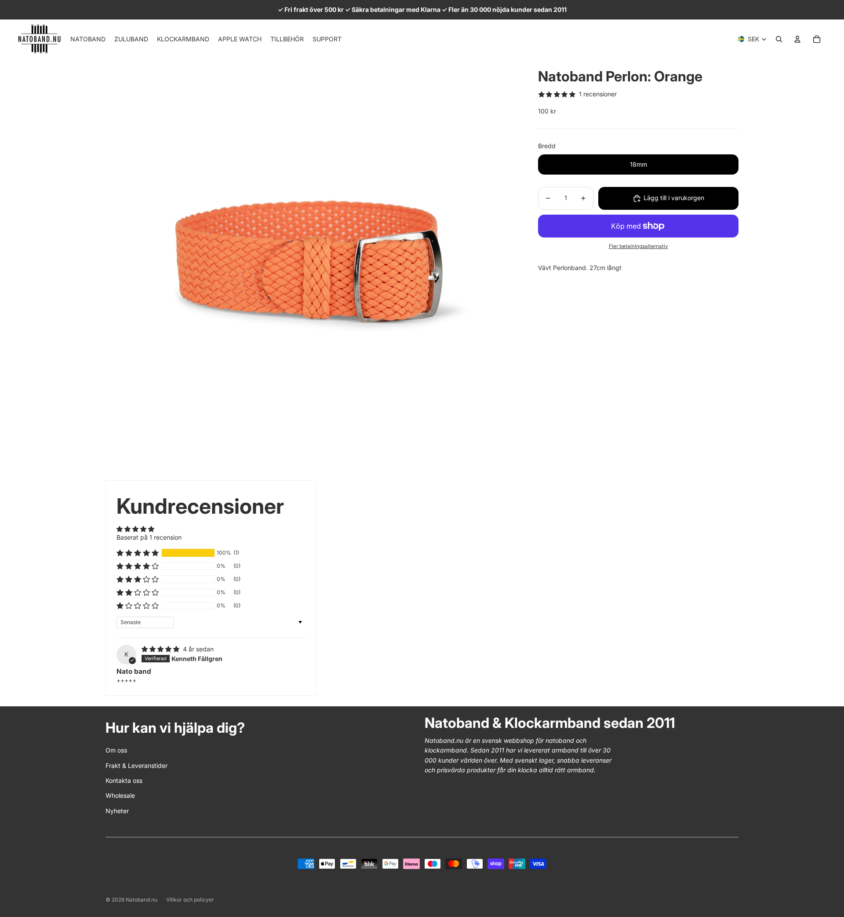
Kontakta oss (124, 780)
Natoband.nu (141, 899)
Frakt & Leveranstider (136, 765)
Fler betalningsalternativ (638, 247)
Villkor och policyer (190, 899)
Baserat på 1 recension (149, 537)
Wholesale (120, 795)
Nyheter (117, 811)
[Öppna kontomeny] (797, 39)
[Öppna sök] (779, 39)
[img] (161, 649)
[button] (137, 553)
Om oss (116, 750)
